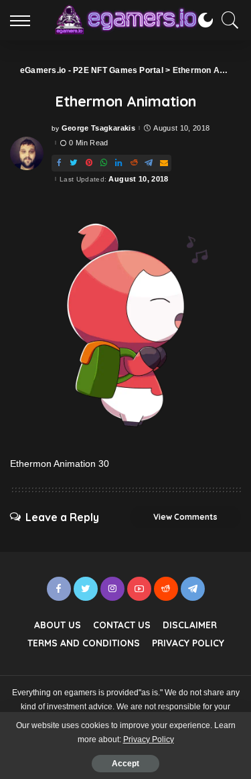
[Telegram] (148, 163)
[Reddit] (134, 163)
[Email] (164, 163)
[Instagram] (112, 589)
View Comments (185, 517)
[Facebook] (59, 163)
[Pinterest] (89, 163)
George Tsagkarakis (98, 128)
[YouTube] (139, 589)
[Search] (227, 20)
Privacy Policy (148, 739)
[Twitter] (73, 163)
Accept (125, 763)
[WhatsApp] (103, 163)
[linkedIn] (118, 163)
